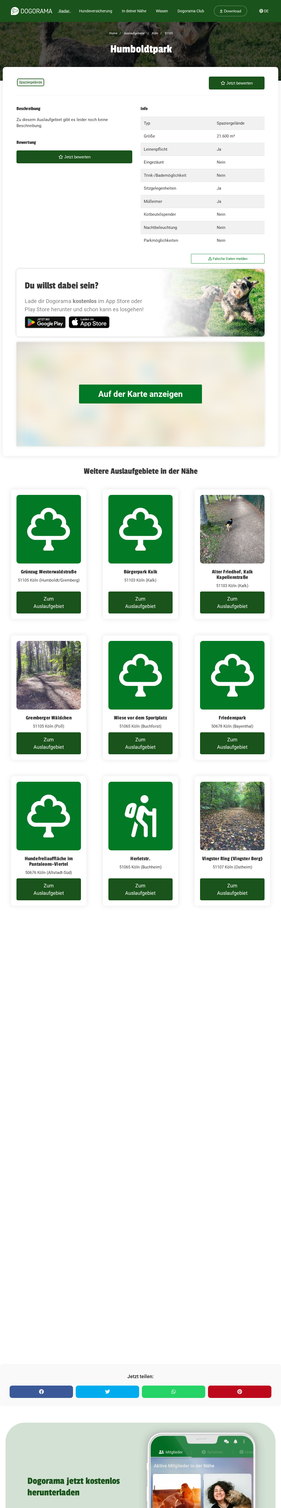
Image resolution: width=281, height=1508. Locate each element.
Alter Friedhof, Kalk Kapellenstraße (232, 574)
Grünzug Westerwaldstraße (49, 572)
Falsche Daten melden (230, 259)
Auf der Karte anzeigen (140, 394)
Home (113, 33)
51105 (168, 33)
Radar (64, 11)
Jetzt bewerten (239, 83)
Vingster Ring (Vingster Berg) (232, 859)
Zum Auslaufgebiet (48, 602)
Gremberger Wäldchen (49, 718)
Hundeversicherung (95, 11)
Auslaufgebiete (134, 33)
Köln (154, 33)
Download (232, 11)
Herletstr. (140, 859)
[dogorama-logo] (31, 11)
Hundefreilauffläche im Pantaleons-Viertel (49, 861)
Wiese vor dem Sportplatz (140, 718)
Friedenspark (232, 718)
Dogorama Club (191, 11)
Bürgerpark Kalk (140, 572)
